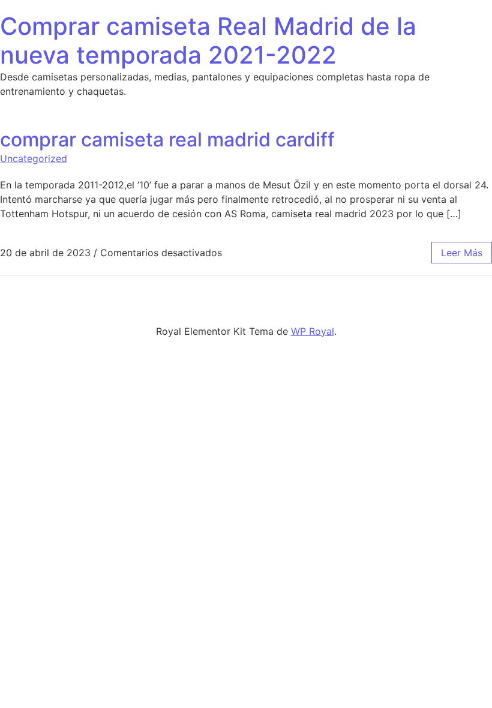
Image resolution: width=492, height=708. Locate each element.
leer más (461, 253)
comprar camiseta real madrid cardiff (167, 139)
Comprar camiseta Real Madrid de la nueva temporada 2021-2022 (208, 40)
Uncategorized (33, 158)
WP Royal (312, 331)
